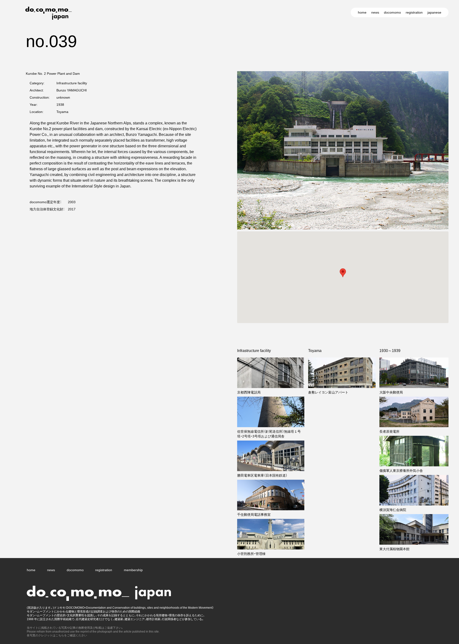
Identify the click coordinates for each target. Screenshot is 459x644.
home (362, 12)
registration (414, 12)
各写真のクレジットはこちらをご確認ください (57, 635)
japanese (434, 12)
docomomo (392, 12)
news (375, 12)
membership (133, 570)
